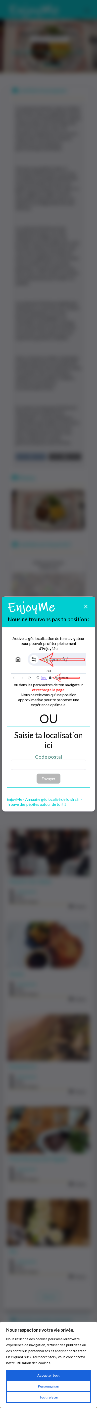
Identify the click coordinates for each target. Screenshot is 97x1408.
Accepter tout (48, 1375)
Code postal (48, 756)
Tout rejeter (48, 1397)
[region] (48, 1365)
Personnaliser (48, 1386)
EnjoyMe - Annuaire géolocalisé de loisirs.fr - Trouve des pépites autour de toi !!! (44, 801)
